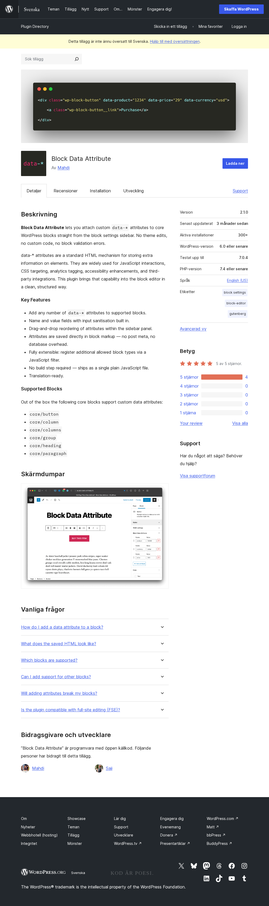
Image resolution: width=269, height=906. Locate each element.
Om (24, 818)
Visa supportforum (197, 475)
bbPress (216, 835)
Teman (73, 827)
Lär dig (120, 818)
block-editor (236, 303)
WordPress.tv (128, 843)
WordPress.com (223, 818)
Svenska (78, 873)
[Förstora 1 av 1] (161, 490)
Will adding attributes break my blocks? (59, 693)
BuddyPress (219, 843)
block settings (235, 292)
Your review (191, 423)
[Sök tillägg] (76, 59)
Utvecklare (123, 835)
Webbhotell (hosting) (39, 835)
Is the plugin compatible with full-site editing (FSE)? (70, 709)
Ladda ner (235, 163)
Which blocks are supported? (49, 660)
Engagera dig (172, 818)
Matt (213, 827)
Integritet (29, 843)
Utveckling (133, 190)
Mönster (75, 843)
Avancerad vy (193, 328)
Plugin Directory (35, 26)
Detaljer (34, 190)
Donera (169, 835)
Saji (109, 768)
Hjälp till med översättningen (175, 41)
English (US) (237, 280)
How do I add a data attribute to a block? (62, 627)
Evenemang (170, 827)
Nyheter (28, 827)
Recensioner (65, 190)
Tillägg (73, 835)
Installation (100, 190)
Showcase (77, 818)
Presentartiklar (175, 843)
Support (240, 190)
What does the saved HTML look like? (58, 643)
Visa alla (240, 423)
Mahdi (64, 167)
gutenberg (237, 314)
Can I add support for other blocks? (56, 676)
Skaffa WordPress (241, 9)
